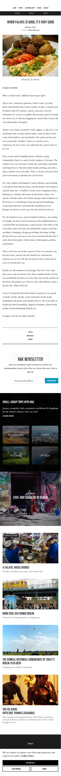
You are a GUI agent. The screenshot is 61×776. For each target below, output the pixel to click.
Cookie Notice (27, 756)
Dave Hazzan (33, 30)
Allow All (30, 763)
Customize (16, 769)
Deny (44, 769)
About (30, 744)
